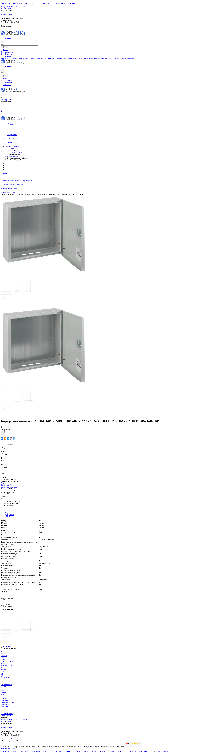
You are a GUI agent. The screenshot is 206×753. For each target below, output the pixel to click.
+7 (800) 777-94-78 (20, 7)
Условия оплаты (7, 710)
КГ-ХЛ (3, 667)
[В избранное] (3, 431)
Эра (2, 483)
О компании (5, 698)
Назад (12, 148)
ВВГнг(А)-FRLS (7, 661)
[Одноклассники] (5, 438)
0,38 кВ (3, 692)
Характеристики (11, 513)
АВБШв (4, 656)
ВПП (3, 663)
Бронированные (7, 681)
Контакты (4, 700)
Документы (9, 515)
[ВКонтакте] (2, 438)
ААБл (3, 652)
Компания (4, 694)
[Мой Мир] (8, 438)
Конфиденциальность (9, 748)
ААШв (3, 654)
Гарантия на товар (7, 714)
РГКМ (3, 671)
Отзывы (8, 517)
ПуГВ (3, 673)
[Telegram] (14, 438)
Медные (4, 683)
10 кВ (3, 690)
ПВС (3, 675)
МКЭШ (3, 669)
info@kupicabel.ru (7, 7)
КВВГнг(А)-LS (6, 665)
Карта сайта (5, 704)
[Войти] (2, 106)
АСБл (3, 660)
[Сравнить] (3, 434)
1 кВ (2, 689)
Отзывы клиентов (7, 702)
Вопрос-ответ (6, 716)
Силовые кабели (7, 677)
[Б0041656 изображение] (44, 383)
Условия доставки (7, 712)
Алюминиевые (6, 685)
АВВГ (3, 658)
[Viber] (11, 438)
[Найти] (6, 47)
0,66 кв (3, 687)
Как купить (5, 706)
